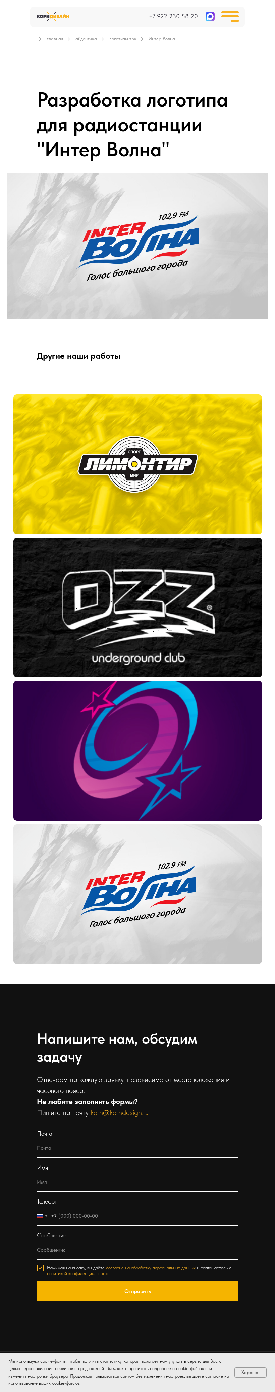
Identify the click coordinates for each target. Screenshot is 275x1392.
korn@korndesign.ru (120, 1112)
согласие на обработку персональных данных (151, 1267)
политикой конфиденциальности (78, 1273)
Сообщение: (52, 1235)
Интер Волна (41, 838)
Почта (44, 1133)
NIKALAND (38, 694)
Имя (42, 1167)
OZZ (29, 551)
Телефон (47, 1201)
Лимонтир (37, 408)
